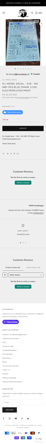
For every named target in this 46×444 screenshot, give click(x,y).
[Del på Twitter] (11, 154)
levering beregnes (23, 97)
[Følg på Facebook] (3, 418)
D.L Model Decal (9, 80)
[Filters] (4, 275)
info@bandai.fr (38, 213)
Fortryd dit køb (7, 346)
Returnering (6, 358)
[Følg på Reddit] (28, 418)
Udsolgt (23, 128)
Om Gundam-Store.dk (10, 366)
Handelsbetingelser (9, 350)
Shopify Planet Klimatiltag (12, 382)
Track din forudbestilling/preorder (14, 334)
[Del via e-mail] (18, 154)
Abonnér (9, 410)
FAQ (4, 342)
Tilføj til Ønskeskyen (14, 112)
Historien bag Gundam (10, 338)
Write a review (23, 182)
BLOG (4, 362)
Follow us (6, 370)
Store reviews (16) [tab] (33, 267)
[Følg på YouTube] (16, 418)
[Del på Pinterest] (14, 154)
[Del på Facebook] (8, 154)
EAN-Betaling (7, 354)
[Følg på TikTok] (22, 418)
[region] (23, 231)
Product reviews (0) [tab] (13, 267)
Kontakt (5, 374)
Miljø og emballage (9, 378)
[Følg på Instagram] (9, 418)
